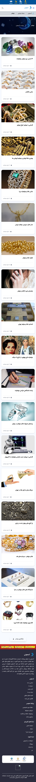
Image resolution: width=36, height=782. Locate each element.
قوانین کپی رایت (29, 699)
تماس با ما (30, 683)
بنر (32, 750)
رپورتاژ (31, 744)
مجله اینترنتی (21, 13)
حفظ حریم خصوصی (28, 707)
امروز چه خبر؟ (29, 732)
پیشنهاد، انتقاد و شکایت (26, 714)
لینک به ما (30, 692)
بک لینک (30, 747)
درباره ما (31, 686)
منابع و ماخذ (29, 717)
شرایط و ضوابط (29, 711)
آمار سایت (30, 689)
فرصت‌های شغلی (28, 695)
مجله (31, 729)
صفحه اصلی (29, 726)
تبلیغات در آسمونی (28, 741)
